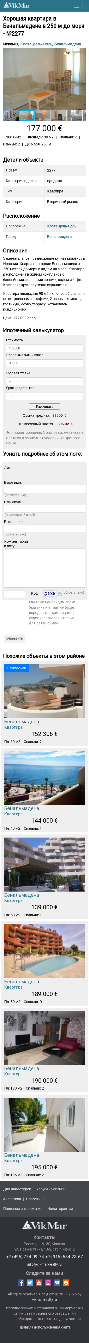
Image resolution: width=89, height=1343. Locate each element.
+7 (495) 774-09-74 (25, 1256)
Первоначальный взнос (24, 355)
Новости (33, 1199)
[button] (82, 51)
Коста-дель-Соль (36, 44)
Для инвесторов (17, 1189)
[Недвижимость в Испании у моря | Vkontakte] (57, 1282)
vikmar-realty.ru (44, 1299)
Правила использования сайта (44, 1327)
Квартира (13, 727)
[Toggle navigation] (77, 6)
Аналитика (12, 1199)
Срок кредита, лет (20, 388)
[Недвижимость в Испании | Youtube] (39, 1282)
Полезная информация (22, 1209)
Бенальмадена (67, 44)
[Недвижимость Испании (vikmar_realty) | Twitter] (30, 1282)
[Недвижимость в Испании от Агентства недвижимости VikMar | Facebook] (21, 1282)
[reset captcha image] (59, 595)
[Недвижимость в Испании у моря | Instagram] (48, 1282)
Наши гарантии (60, 1209)
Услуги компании (50, 1189)
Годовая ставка (18, 373)
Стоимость (14, 340)
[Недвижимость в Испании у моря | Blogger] (66, 1282)
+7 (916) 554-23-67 (64, 1256)
